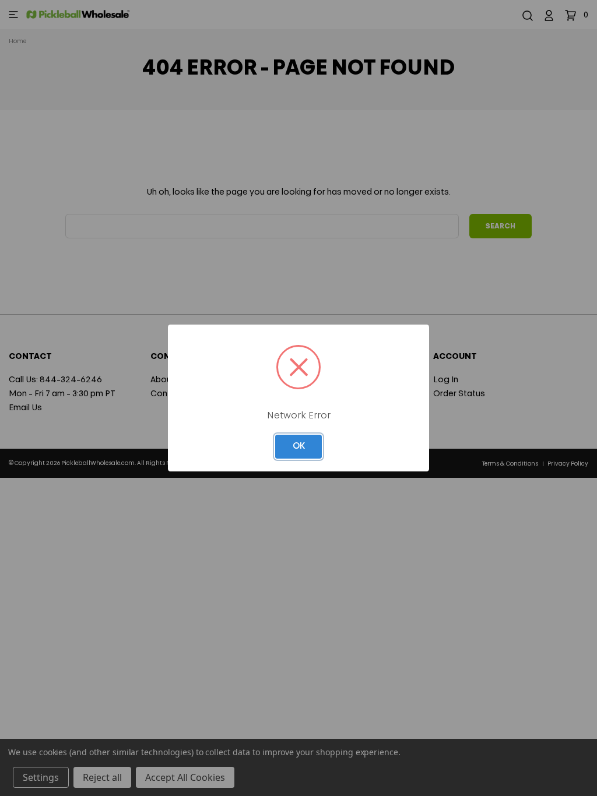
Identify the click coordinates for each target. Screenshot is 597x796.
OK (299, 446)
